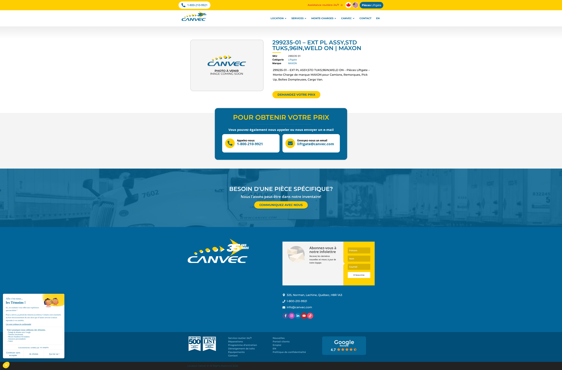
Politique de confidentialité (289, 352)
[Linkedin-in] (298, 316)
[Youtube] (304, 316)
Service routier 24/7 (240, 338)
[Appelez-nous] (230, 143)
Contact (233, 355)
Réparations (235, 341)
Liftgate (371, 5)
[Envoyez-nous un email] (290, 143)
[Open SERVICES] (305, 18)
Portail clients (281, 341)
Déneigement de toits (241, 348)
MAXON (292, 63)
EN (274, 348)
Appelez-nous (246, 140)
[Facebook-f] (285, 316)
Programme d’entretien (242, 345)
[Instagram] (292, 316)
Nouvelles (279, 338)
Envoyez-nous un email (312, 140)
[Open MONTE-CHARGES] (335, 18)
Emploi (277, 345)
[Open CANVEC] (353, 18)
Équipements (236, 352)
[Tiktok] (310, 316)
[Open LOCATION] (285, 18)
